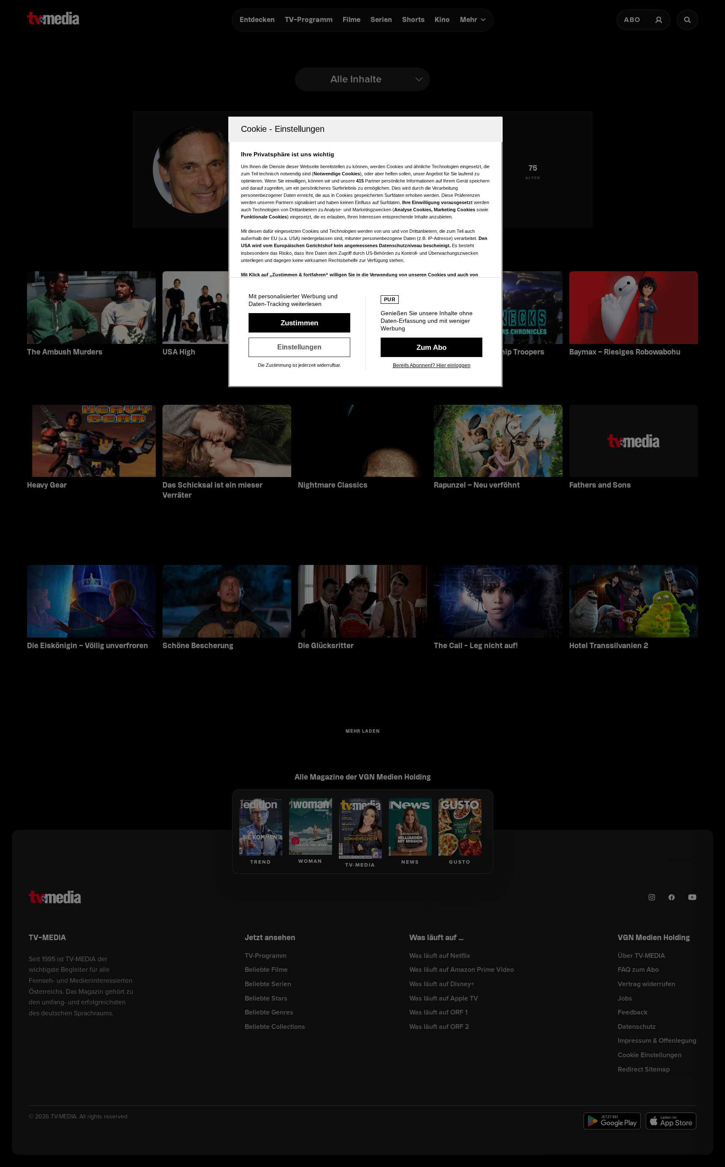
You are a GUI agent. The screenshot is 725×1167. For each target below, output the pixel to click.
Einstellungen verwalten (299, 347)
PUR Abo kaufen (431, 347)
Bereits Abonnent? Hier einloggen (432, 365)
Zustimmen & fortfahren (299, 323)
